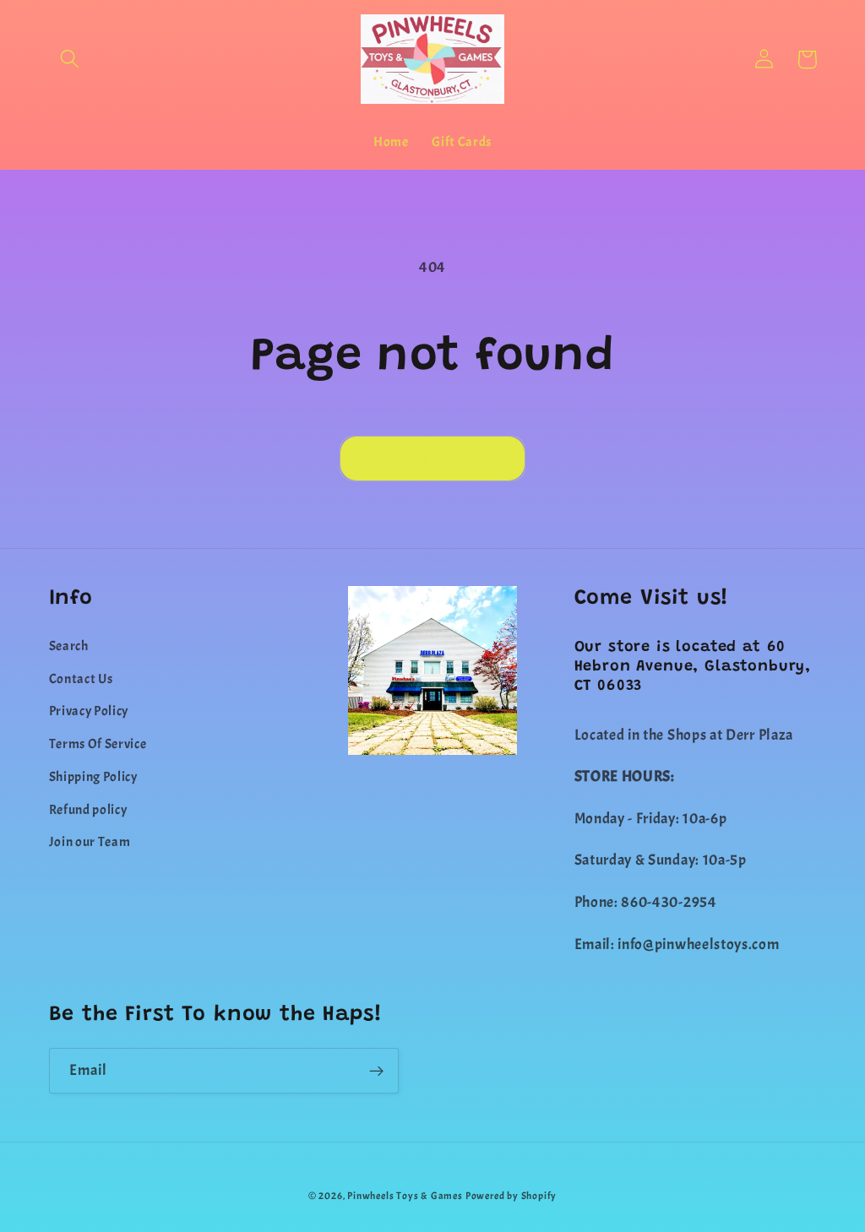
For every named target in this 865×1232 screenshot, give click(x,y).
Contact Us (81, 678)
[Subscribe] (376, 1071)
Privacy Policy (89, 711)
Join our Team (90, 841)
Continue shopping (433, 458)
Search (69, 646)
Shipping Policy (93, 776)
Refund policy (88, 809)
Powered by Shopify (511, 1196)
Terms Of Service (98, 743)
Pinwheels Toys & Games (405, 1196)
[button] (70, 59)
